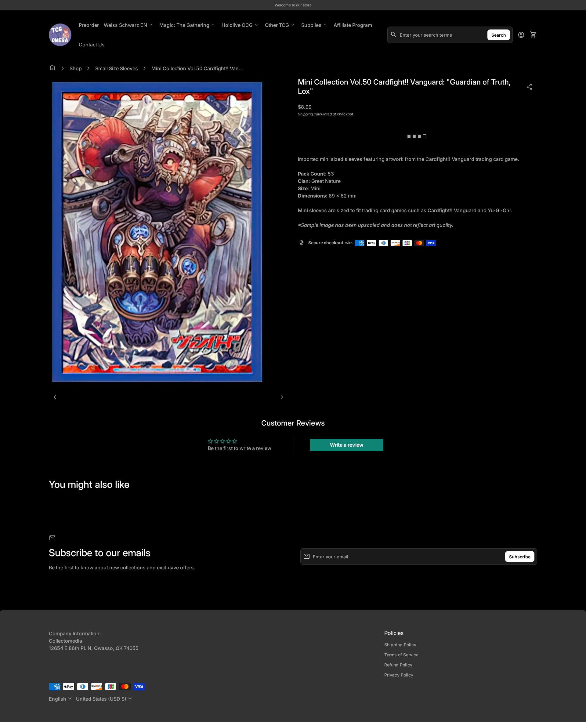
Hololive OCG (240, 25)
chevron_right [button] (282, 397)
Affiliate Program (354, 25)
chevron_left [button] (55, 397)
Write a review (347, 445)
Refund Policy (398, 664)
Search (498, 35)
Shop (76, 68)
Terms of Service (401, 654)
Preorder (89, 25)
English (61, 698)
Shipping (305, 114)
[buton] (61, 698)
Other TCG (280, 25)
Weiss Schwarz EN (128, 25)
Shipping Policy (400, 644)
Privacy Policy (398, 674)
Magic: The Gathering (187, 25)
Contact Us (92, 45)
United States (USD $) (105, 698)
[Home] (60, 34)
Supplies (314, 25)
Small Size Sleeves (116, 68)
